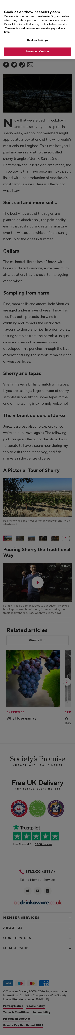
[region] (37, 29)
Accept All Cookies (37, 51)
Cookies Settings (37, 40)
